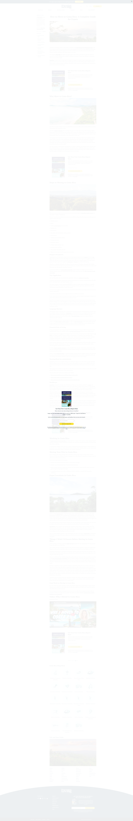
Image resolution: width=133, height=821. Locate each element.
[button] (132, 1)
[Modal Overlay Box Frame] (66, 410)
